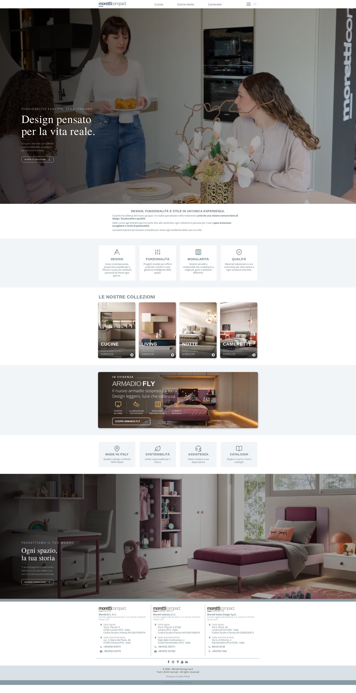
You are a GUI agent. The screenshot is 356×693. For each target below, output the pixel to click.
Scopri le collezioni (35, 159)
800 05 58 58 (218, 646)
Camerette (215, 4)
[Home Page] (113, 4)
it (255, 4)
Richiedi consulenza (35, 582)
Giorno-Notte (185, 4)
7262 (224, 651)
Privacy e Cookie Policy (178, 676)
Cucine (158, 4)
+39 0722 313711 (112, 646)
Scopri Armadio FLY (131, 421)
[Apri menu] (249, 4)
